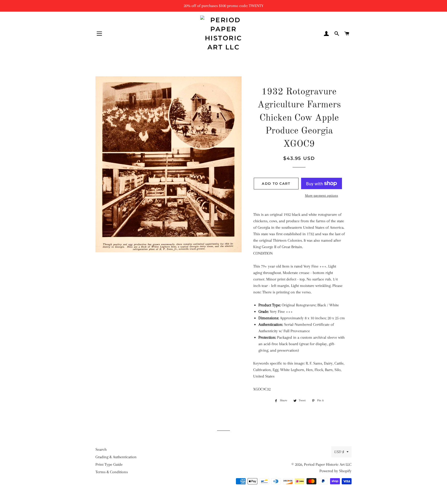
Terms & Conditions (111, 472)
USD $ (339, 451)
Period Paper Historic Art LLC (328, 464)
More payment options (321, 195)
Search (101, 449)
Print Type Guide (109, 464)
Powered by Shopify (335, 471)
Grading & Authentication (116, 457)
